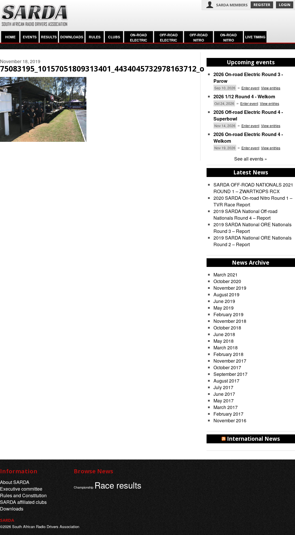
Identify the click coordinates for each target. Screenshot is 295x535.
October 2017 (227, 367)
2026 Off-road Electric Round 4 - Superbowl (248, 115)
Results (49, 36)
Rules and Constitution (23, 495)
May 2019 (223, 307)
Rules (95, 36)
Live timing (255, 36)
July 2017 (223, 387)
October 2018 (227, 327)
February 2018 (228, 354)
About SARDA (14, 482)
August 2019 (226, 294)
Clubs (114, 36)
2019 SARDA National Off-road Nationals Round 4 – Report (245, 214)
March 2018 (225, 347)
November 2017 (229, 360)
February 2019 (228, 314)
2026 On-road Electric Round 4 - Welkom (248, 137)
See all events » (250, 158)
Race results (117, 485)
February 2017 (228, 413)
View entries (270, 87)
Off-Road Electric (169, 37)
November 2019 (229, 288)
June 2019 (224, 301)
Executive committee (21, 488)
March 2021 (225, 274)
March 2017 (225, 407)
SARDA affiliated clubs (23, 502)
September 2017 (230, 374)
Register (262, 4)
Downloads (71, 36)
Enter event (250, 87)
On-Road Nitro (228, 37)
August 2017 (226, 380)
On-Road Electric (138, 37)
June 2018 (224, 334)
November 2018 (229, 321)
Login (284, 4)
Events (30, 36)
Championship (83, 487)
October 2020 (227, 281)
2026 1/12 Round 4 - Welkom (244, 96)
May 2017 (223, 400)
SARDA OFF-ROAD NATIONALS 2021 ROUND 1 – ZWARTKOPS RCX (253, 188)
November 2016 (229, 420)
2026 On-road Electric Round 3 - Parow (248, 77)
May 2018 (223, 341)
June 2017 (224, 394)
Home (10, 36)
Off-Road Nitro (199, 37)
